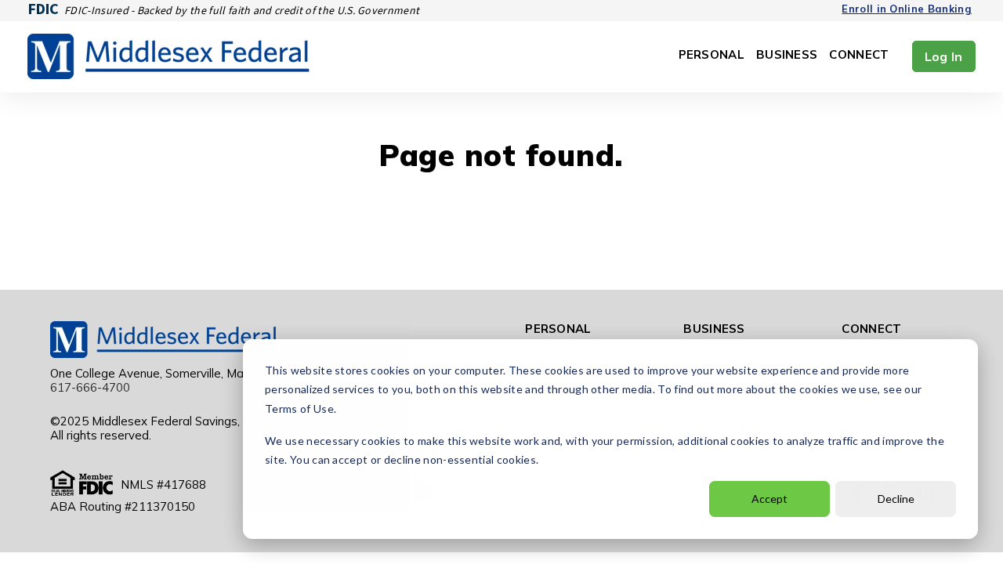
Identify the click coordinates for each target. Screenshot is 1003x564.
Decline (896, 498)
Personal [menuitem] (558, 328)
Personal (711, 55)
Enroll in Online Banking (907, 8)
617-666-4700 (90, 387)
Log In (944, 56)
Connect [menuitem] (871, 328)
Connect (859, 55)
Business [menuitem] (713, 328)
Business (786, 55)
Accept (769, 498)
